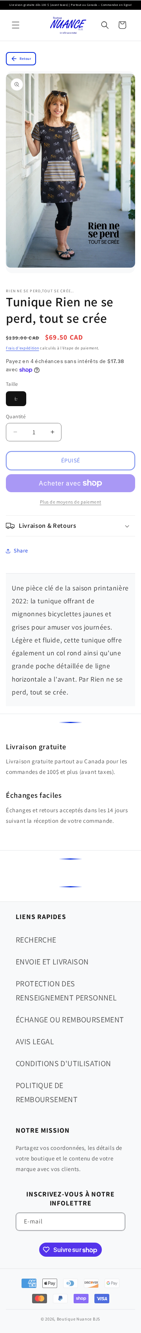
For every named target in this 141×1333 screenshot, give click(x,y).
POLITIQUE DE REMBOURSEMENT (47, 1092)
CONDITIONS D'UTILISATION (63, 1063)
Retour (25, 58)
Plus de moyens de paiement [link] (70, 502)
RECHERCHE (36, 940)
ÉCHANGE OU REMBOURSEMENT (70, 1020)
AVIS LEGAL (35, 1041)
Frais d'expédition (22, 348)
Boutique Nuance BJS (78, 1319)
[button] (15, 25)
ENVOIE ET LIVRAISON (52, 962)
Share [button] (21, 550)
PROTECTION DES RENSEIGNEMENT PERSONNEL (66, 991)
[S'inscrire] (116, 1221)
